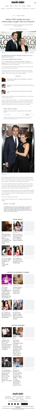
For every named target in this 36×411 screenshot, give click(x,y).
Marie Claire (12, 29)
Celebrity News (20, 15)
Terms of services (14, 117)
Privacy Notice (29, 117)
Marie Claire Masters (18, 8)
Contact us (28, 396)
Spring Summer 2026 (25, 8)
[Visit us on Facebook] (15, 404)
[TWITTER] (10, 203)
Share (4, 52)
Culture (13, 15)
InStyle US (11, 59)
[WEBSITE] (13, 203)
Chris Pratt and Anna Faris (19, 61)
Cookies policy (15, 399)
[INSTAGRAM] (11, 203)
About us (22, 399)
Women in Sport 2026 (9, 8)
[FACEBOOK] (9, 203)
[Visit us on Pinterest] (18, 404)
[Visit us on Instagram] (12, 404)
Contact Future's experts (18, 396)
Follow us (28, 52)
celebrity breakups (9, 61)
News (26, 29)
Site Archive (8, 396)
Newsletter (32, 52)
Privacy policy (28, 398)
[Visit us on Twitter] (9, 404)
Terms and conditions (9, 398)
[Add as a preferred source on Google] (27, 404)
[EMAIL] (14, 203)
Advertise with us (19, 398)
